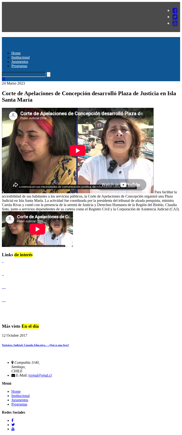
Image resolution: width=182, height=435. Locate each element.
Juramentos (19, 62)
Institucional (20, 57)
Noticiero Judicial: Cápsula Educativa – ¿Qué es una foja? (35, 345)
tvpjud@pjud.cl (40, 375)
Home (16, 53)
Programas (19, 66)
